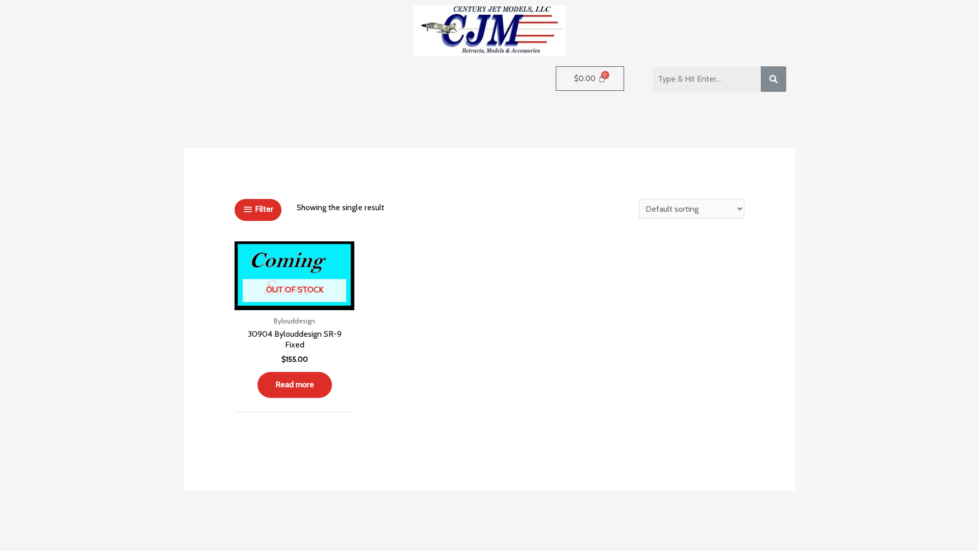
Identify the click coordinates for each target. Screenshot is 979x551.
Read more (294, 384)
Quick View (294, 300)
